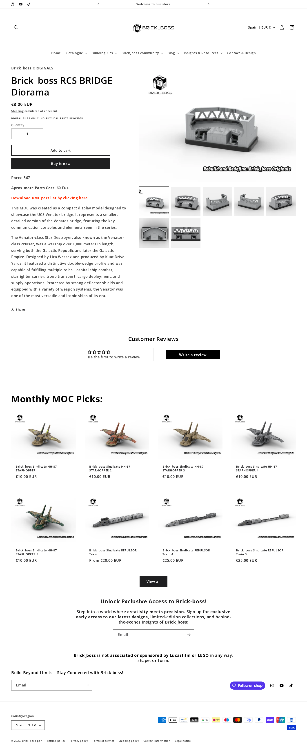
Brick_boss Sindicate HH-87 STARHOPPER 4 (256, 468)
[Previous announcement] (98, 4)
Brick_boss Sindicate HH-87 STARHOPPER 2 (109, 468)
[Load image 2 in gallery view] (185, 201)
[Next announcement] (209, 4)
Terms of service (103, 741)
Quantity (17, 125)
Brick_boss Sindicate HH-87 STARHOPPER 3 (183, 468)
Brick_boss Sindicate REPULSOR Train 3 (259, 552)
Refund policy (56, 741)
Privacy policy (79, 741)
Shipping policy (129, 741)
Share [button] (20, 309)
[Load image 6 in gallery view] (154, 233)
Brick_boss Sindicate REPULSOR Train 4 (186, 552)
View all (154, 581)
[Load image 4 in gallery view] (249, 201)
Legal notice (183, 741)
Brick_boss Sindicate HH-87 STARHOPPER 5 (36, 552)
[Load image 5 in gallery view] (281, 201)
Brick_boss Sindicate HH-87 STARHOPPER (36, 468)
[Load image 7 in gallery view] (185, 233)
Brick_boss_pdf (32, 741)
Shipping (17, 111)
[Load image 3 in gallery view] (217, 201)
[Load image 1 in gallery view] (154, 201)
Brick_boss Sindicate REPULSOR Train (113, 552)
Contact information (156, 741)
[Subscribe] (189, 634)
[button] (16, 27)
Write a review (193, 354)
